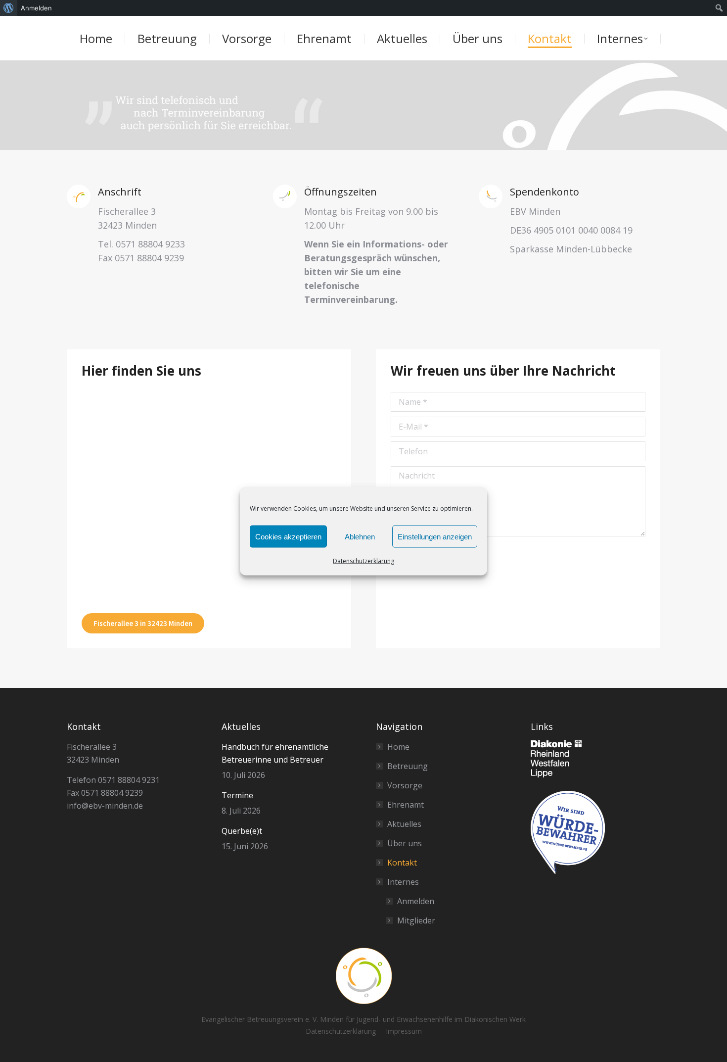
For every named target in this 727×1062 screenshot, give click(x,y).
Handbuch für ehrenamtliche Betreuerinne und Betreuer (275, 753)
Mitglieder (416, 920)
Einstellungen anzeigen (435, 536)
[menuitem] (8, 8)
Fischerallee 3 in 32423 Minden (142, 623)
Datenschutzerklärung (363, 561)
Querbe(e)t (242, 830)
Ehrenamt (405, 804)
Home (398, 746)
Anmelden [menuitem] (36, 8)
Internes (403, 881)
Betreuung (407, 766)
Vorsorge (404, 785)
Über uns (404, 843)
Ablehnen (360, 536)
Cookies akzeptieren (288, 536)
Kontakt (402, 862)
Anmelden (415, 901)
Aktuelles (404, 824)
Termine (237, 795)
